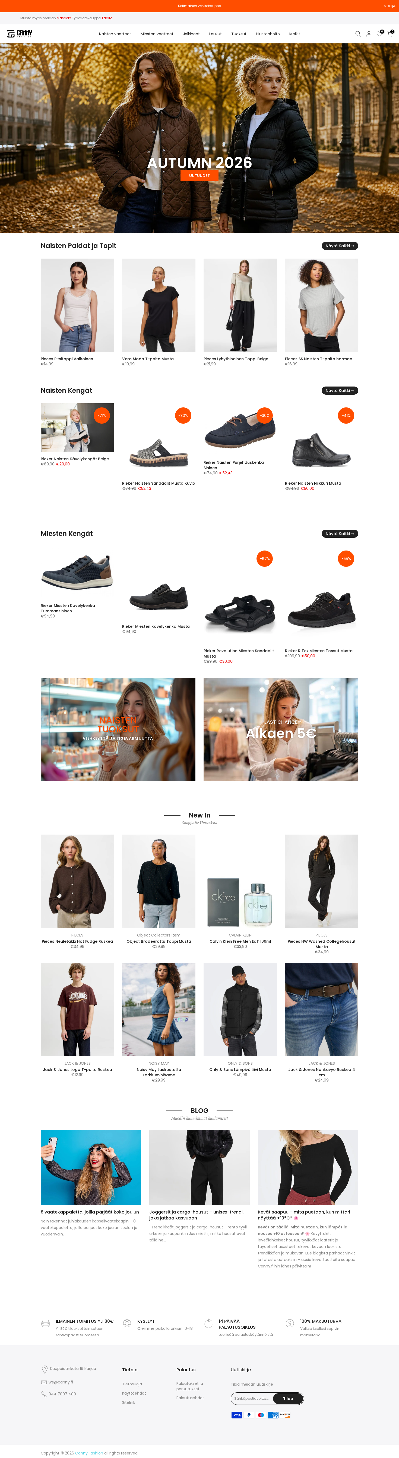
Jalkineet (191, 34)
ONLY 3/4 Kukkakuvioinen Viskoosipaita (301, 361)
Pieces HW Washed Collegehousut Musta (322, 944)
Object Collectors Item (158, 935)
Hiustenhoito (268, 34)
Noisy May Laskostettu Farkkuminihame (159, 1072)
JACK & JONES (77, 1063)
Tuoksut (238, 34)
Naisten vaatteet (115, 34)
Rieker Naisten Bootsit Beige (223, 507)
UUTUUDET (199, 175)
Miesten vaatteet (157, 34)
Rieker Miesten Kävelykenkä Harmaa (308, 605)
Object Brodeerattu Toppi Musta (158, 941)
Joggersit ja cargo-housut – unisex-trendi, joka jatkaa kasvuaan (196, 1215)
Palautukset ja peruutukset (189, 1386)
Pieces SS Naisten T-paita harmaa (147, 359)
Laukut (215, 34)
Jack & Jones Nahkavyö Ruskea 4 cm (321, 1072)
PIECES (77, 935)
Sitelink (128, 1402)
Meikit (294, 34)
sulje (11, 6)
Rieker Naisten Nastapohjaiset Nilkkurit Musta (306, 486)
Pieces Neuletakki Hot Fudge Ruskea (77, 941)
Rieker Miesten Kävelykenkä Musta (62, 626)
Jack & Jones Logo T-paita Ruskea (77, 1069)
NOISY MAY (159, 1063)
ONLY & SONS (240, 1063)
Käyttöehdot (134, 1393)
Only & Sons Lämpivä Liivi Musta (240, 1069)
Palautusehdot (190, 1398)
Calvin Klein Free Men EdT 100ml (240, 941)
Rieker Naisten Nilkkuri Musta (142, 483)
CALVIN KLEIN (240, 935)
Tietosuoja (132, 1384)
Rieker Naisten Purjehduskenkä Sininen (63, 464)
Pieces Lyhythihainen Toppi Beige (65, 359)
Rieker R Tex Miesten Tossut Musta (225, 651)
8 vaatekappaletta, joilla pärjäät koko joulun (90, 1212)
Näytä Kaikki (338, 246)
